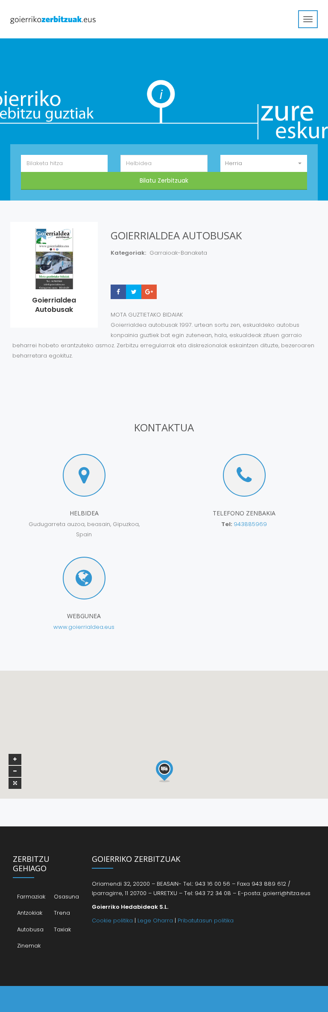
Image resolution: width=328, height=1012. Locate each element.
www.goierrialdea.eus (83, 627)
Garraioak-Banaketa (178, 253)
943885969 (250, 524)
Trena (62, 913)
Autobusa (30, 929)
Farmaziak (31, 897)
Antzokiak (29, 913)
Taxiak (62, 929)
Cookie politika (112, 920)
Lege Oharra (155, 920)
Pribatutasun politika (206, 920)
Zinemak (29, 946)
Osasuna (66, 897)
